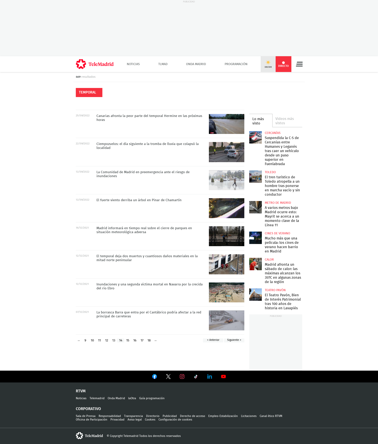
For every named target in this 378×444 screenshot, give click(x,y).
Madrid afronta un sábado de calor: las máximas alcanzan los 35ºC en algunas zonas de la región (255, 264)
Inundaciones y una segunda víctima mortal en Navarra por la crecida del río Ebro (226, 292)
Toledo (270, 172)
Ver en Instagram (182, 376)
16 (134, 340)
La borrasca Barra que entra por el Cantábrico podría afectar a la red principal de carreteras (226, 320)
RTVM (81, 391)
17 (142, 340)
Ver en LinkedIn (210, 376)
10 (92, 340)
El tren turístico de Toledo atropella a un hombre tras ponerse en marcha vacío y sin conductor (255, 176)
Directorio (152, 416)
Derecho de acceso (192, 416)
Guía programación (152, 398)
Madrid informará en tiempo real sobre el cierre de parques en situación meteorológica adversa (226, 236)
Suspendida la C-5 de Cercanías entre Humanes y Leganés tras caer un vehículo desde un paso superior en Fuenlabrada (255, 137)
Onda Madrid (196, 64)
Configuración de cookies (175, 419)
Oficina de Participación (91, 419)
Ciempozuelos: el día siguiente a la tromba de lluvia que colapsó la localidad (226, 152)
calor (269, 259)
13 (113, 340)
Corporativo (88, 409)
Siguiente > (234, 340)
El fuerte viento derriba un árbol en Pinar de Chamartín (226, 208)
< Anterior (213, 340)
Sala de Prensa (85, 416)
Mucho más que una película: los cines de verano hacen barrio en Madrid (255, 238)
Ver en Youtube (223, 376)
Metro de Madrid (278, 202)
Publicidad (170, 416)
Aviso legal (135, 419)
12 (106, 340)
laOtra (132, 398)
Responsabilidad (110, 416)
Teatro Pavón (275, 290)
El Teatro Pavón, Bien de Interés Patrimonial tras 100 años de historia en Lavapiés (255, 294)
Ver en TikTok (196, 377)
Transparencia (133, 416)
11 (99, 340)
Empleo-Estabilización (223, 416)
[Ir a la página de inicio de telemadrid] (95, 64)
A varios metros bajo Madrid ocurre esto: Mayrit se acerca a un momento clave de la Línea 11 (255, 207)
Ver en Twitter (168, 377)
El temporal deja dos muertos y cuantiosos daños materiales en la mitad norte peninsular (226, 264)
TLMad (163, 64)
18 (149, 340)
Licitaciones (249, 416)
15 (127, 340)
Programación (236, 64)
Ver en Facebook (154, 377)
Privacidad (117, 419)
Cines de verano (277, 233)
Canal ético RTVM (271, 416)
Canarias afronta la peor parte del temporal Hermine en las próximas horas (226, 124)
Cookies (150, 419)
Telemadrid (97, 398)
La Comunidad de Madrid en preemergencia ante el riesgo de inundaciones (226, 180)
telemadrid (89, 435)
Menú (299, 64)
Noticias (133, 64)
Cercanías (273, 133)
